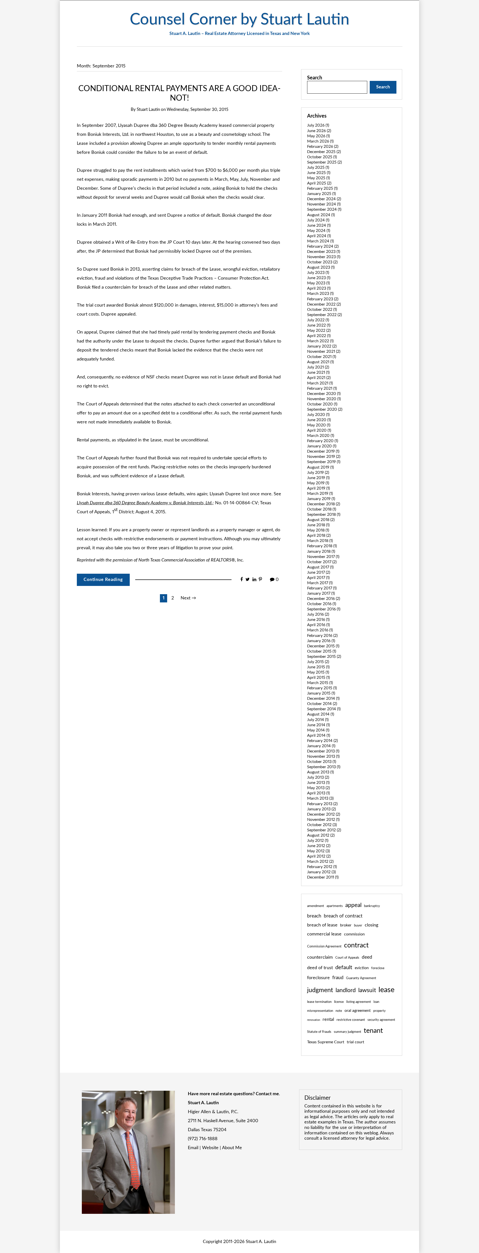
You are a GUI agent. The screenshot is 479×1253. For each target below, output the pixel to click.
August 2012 (321, 835)
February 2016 (322, 636)
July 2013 (318, 777)
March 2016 (320, 630)
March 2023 (320, 294)
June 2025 (318, 173)
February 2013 (322, 804)
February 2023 (322, 299)
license (339, 1002)
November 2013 (323, 756)
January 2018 (321, 551)
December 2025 (324, 152)
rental (328, 1019)
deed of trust (320, 968)
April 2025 (319, 183)
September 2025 (324, 162)
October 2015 (321, 651)
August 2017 (320, 567)
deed (367, 957)
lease (386, 990)
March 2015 (320, 683)
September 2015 (324, 657)
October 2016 (321, 604)
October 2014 (322, 704)
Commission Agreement (324, 946)
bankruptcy (372, 906)
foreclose (377, 968)
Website (210, 1148)
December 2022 (324, 304)
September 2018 (323, 515)
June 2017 (318, 572)
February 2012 (322, 867)
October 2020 (322, 404)
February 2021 (322, 388)
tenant (373, 1030)
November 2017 (323, 557)
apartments (335, 906)
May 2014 (318, 730)
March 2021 (320, 383)
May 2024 (318, 231)
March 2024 (320, 241)
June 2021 (318, 372)
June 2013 (318, 783)
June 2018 (318, 525)
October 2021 (321, 357)
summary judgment (347, 1032)
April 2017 (318, 578)
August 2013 (320, 772)
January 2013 (321, 809)
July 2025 (318, 168)
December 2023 (323, 252)
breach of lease (322, 925)
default (343, 967)
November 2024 (324, 204)
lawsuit (367, 990)
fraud (338, 977)
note (339, 1011)
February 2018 (322, 546)
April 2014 (318, 735)
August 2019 (320, 467)
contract (356, 945)
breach (314, 915)
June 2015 (318, 667)
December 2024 (324, 199)
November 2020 (324, 399)
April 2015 (318, 678)
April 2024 (319, 236)
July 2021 (318, 367)
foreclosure (318, 978)
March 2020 (320, 436)
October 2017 (322, 562)
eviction (362, 968)
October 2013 (321, 762)
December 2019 (323, 451)
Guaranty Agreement (361, 978)
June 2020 (319, 420)
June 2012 (318, 846)
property (379, 1011)
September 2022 (324, 315)
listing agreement (358, 1002)
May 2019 (318, 483)
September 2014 (324, 709)
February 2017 (322, 588)
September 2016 (323, 609)
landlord (346, 990)
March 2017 (320, 583)
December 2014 (323, 699)
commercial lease (324, 934)
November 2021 (323, 352)
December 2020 (324, 394)
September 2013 (323, 767)
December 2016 (323, 599)
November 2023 (323, 257)
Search (314, 77)
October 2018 (321, 509)
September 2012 (324, 830)
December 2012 (323, 814)
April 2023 (319, 288)
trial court (355, 1042)
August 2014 (320, 714)
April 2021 (319, 378)
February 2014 (322, 741)
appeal (353, 905)
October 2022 (322, 310)
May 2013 (318, 788)
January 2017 (321, 593)
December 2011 (323, 877)
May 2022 (319, 331)
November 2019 (323, 457)
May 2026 (318, 136)
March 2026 (320, 141)
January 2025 (321, 194)
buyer (358, 925)
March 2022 (320, 341)
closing (371, 925)
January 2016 (321, 641)
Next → (188, 598)
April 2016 (318, 625)
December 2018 (323, 504)
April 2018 (319, 535)
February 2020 (322, 441)
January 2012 (321, 872)
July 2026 (318, 125)
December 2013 (323, 751)
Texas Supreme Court (325, 1042)
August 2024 (321, 215)
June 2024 (319, 225)
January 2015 (321, 693)
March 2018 (320, 541)
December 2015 (323, 646)
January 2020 (321, 446)
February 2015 (322, 688)
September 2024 (324, 209)
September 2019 (323, 462)
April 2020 (319, 430)
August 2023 (321, 267)
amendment (315, 906)
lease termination (319, 1002)
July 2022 (318, 320)
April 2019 (318, 488)
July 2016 (318, 614)
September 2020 (324, 409)
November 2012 (323, 820)
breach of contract (343, 915)
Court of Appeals (347, 957)
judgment (320, 990)
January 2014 (321, 746)
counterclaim (320, 957)
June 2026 (319, 131)
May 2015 (318, 672)
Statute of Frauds (319, 1032)
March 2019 (320, 494)
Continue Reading (103, 579)
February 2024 (323, 246)
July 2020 (318, 415)
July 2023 (318, 273)
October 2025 (322, 157)
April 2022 (319, 336)
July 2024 (318, 220)
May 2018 (318, 530)
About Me (232, 1148)
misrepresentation (320, 1011)
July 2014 (318, 720)
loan (376, 1002)
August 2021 (320, 362)
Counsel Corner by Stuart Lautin (239, 19)
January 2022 (322, 346)
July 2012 (317, 841)
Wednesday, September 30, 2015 (197, 110)
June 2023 (318, 278)
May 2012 (318, 851)
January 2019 (321, 499)
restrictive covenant (351, 1020)
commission (354, 934)
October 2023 (322, 262)
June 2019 (318, 478)
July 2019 (318, 473)
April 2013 (318, 793)
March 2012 (320, 862)
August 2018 (321, 520)
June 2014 (318, 725)
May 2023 (318, 283)
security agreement (381, 1020)
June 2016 (318, 620)
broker (346, 925)
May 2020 (318, 425)
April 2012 (319, 856)
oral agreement (358, 1011)
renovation (313, 1020)
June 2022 (318, 325)
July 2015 (318, 662)
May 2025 (318, 178)
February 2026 (322, 147)
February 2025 (322, 188)
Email (193, 1148)
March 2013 (320, 798)
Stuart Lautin (148, 110)
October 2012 (322, 825)
